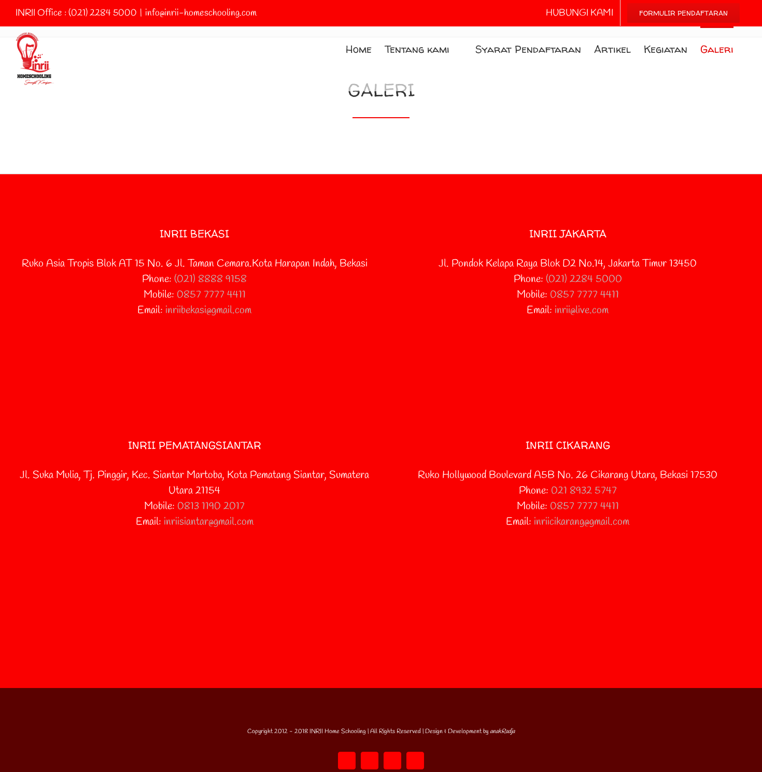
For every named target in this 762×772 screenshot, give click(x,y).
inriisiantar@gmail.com (208, 522)
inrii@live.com (582, 310)
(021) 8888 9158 (210, 279)
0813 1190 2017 (211, 506)
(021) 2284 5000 (584, 279)
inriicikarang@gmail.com (581, 522)
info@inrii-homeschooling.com (201, 13)
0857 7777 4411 (211, 295)
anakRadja (502, 731)
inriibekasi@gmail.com (208, 310)
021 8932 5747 (584, 491)
